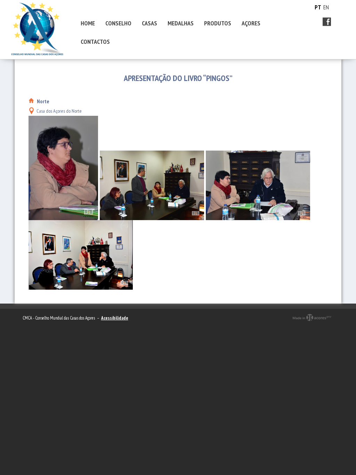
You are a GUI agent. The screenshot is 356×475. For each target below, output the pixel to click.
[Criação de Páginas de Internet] (312, 323)
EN (326, 7)
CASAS (149, 23)
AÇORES (251, 23)
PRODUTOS (217, 23)
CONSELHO (118, 23)
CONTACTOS (95, 42)
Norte (43, 101)
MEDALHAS (181, 23)
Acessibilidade (114, 318)
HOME (88, 23)
